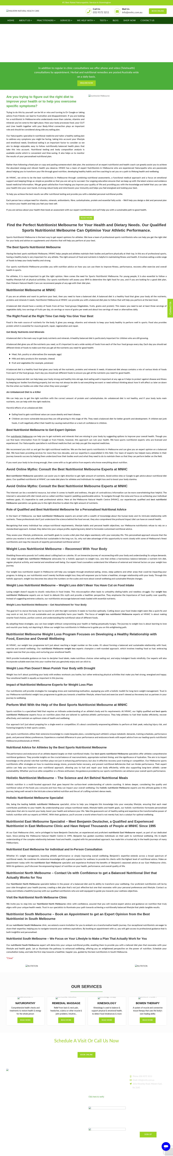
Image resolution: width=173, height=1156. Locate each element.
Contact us (51, 1116)
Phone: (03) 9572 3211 (142, 1076)
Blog (49, 1076)
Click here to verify (96, 1097)
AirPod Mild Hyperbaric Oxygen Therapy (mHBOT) (64, 1100)
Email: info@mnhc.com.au (143, 1080)
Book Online (158, 11)
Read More (25, 1020)
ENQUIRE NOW (86, 83)
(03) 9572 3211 (101, 12)
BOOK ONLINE (86, 1055)
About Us (51, 1080)
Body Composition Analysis (58, 1094)
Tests (49, 1085)
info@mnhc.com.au (132, 12)
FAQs (49, 1111)
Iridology (51, 1106)
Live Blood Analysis (55, 1090)
